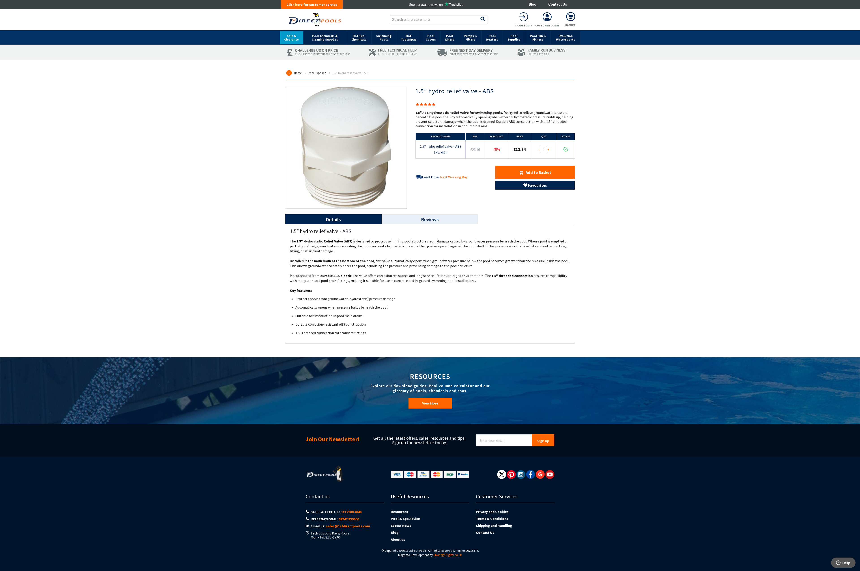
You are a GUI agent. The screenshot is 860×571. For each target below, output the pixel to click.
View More (430, 403)
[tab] (333, 219)
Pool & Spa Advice (405, 518)
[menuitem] (291, 38)
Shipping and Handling (494, 525)
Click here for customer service (311, 4)
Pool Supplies (317, 73)
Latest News (401, 525)
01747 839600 (349, 519)
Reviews (430, 219)
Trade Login (523, 25)
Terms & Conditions (492, 518)
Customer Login (547, 25)
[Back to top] (853, 556)
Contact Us (557, 4)
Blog (532, 4)
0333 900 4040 (350, 512)
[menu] (430, 37)
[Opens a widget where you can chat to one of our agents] (843, 563)
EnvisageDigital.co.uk (448, 555)
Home (298, 73)
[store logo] (315, 20)
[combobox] (439, 19)
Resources (399, 511)
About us (398, 539)
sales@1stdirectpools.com (348, 526)
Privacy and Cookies (492, 511)
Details (333, 219)
